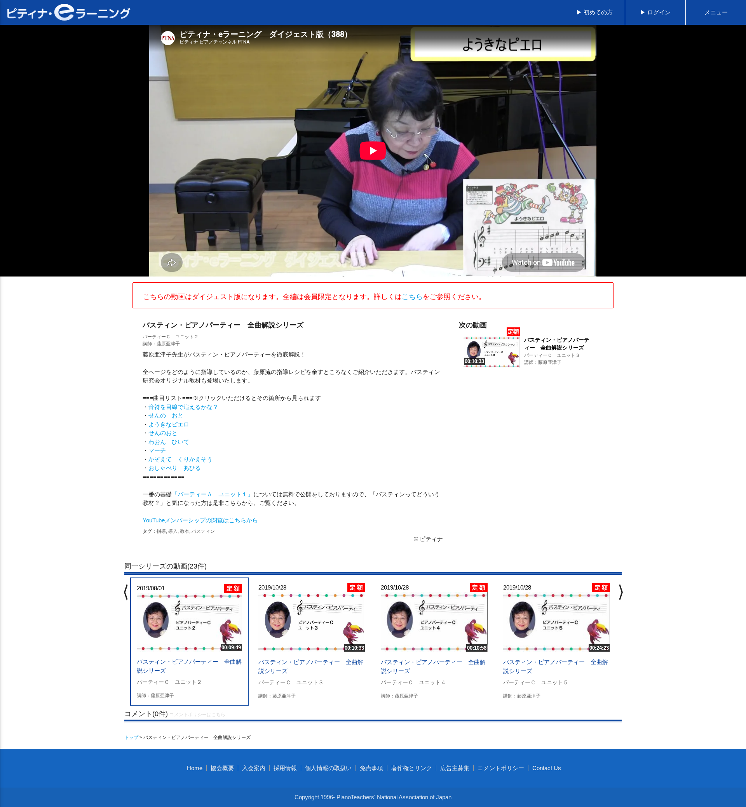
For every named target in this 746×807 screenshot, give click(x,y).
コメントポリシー (501, 768)
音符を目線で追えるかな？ (183, 407)
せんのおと (163, 433)
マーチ (157, 450)
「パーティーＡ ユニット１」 (212, 494)
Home (194, 768)
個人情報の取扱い (328, 768)
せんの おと (165, 415)
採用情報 (285, 768)
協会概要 (222, 768)
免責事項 (371, 768)
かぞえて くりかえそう (180, 459)
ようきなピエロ (168, 424)
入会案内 (253, 768)
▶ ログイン (655, 12)
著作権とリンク (411, 768)
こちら (412, 297)
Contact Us (546, 768)
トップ (131, 737)
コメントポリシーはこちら (197, 714)
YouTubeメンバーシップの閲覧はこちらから (200, 520)
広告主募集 (454, 768)
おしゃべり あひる (174, 467)
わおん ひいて (168, 441)
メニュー (716, 12)
